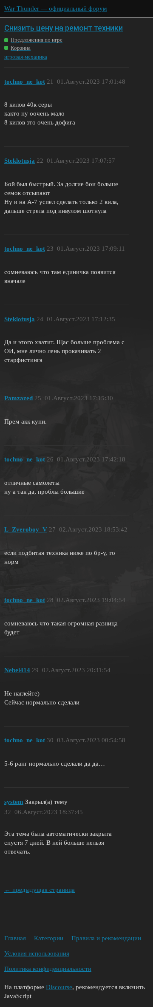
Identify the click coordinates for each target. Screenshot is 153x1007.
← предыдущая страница (39, 889)
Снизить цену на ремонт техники (63, 27)
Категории (48, 938)
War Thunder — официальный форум (55, 8)
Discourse (59, 987)
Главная (15, 938)
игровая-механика (25, 57)
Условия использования (36, 953)
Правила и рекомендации (106, 938)
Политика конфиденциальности (47, 968)
